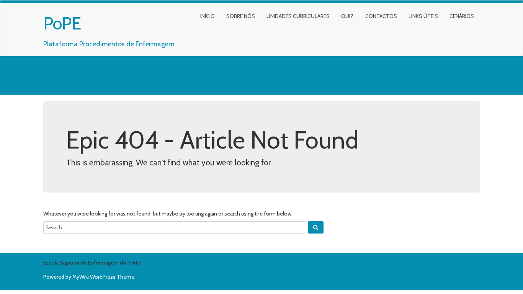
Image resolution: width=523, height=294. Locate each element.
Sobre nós (240, 16)
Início (207, 16)
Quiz (347, 16)
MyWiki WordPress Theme (103, 276)
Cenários (461, 16)
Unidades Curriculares (298, 16)
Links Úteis (423, 16)
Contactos (381, 16)
